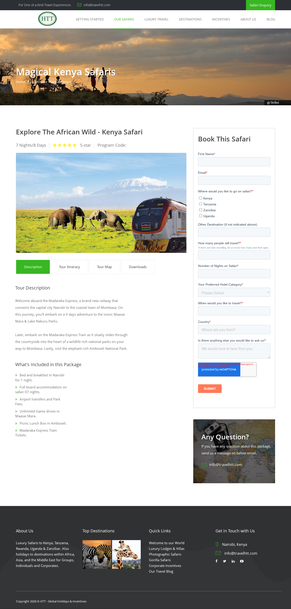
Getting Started (90, 19)
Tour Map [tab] (104, 266)
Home (20, 81)
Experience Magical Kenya (50, 81)
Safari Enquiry (260, 5)
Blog (271, 19)
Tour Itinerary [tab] (69, 266)
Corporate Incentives (165, 565)
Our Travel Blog (161, 571)
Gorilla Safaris (160, 560)
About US (248, 19)
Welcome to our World (166, 543)
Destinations (190, 19)
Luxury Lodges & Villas (166, 548)
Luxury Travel (156, 19)
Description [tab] (33, 266)
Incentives (221, 19)
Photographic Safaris (165, 554)
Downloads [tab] (138, 266)
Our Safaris (124, 19)
